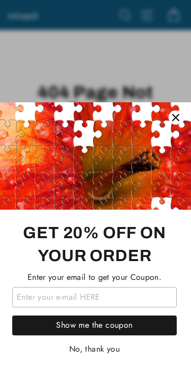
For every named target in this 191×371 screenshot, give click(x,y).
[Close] (176, 117)
